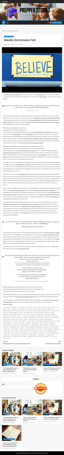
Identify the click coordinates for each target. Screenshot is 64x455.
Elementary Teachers (49, 312)
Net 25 (12, 317)
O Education (18, 317)
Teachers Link (6, 333)
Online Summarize (42, 317)
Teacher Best (22, 322)
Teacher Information (14, 326)
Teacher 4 (15, 322)
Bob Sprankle (17, 134)
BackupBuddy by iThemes (23, 164)
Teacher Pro (22, 327)
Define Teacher (51, 309)
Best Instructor (6, 309)
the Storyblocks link (23, 248)
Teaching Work (16, 336)
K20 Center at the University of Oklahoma (44, 190)
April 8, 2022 (39, 226)
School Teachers (9, 36)
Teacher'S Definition (7, 331)
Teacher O (46, 326)
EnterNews (37, 453)
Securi (27, 168)
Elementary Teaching (8, 314)
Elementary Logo (56, 310)
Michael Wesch (7, 204)
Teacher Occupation (54, 326)
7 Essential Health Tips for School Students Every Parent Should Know (10, 369)
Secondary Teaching (48, 321)
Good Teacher (40, 314)
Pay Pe (48, 317)
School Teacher (22, 321)
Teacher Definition (7, 324)
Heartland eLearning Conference (30, 204)
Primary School (15, 319)
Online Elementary (32, 317)
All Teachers (54, 307)
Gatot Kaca (7, 44)
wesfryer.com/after (7, 304)
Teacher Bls (28, 322)
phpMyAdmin (37, 120)
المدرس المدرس (53, 336)
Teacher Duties (16, 324)
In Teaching (13, 315)
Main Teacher (47, 315)
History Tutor (6, 315)
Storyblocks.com (37, 268)
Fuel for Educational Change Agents (50, 118)
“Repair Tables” (53, 196)
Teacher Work (57, 329)
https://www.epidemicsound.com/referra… (35, 270)
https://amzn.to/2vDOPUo (38, 275)
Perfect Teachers (55, 317)
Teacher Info (6, 326)
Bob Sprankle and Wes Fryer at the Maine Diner (16, 148)
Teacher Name (32, 326)
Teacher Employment (25, 324)
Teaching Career (55, 333)
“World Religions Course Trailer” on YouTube (25, 281)
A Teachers (13, 307)
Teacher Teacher (15, 329)
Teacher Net (40, 326)
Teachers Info (43, 331)
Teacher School (46, 327)
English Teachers (17, 314)
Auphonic (5, 157)
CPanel (32, 120)
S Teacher (41, 319)
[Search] (48, 22)
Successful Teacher (7, 322)
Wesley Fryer (23, 130)
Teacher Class (52, 322)
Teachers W (47, 333)
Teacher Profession (30, 327)
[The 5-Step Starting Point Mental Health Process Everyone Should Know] (11, 433)
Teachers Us (41, 333)
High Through (52, 314)
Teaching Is (24, 334)
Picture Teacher (6, 319)
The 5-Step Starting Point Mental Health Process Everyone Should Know (10, 444)
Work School (38, 336)
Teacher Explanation (44, 324)
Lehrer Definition (39, 315)
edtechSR (37, 118)
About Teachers (29, 307)
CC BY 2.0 (15, 130)
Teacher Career (35, 322)
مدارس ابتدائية (6, 338)
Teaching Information (16, 334)
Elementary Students (29, 312)
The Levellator (42, 155)
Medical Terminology (9, 439)
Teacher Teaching (33, 329)
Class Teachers (22, 309)
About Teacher (20, 307)
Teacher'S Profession (18, 331)
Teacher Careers (44, 322)
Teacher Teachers (24, 329)
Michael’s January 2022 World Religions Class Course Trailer (42, 122)
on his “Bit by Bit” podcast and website (33, 143)
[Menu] (7, 23)
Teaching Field (6, 334)
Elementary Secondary (18, 312)
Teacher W (40, 329)
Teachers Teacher (24, 333)
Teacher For (52, 324)
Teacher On (6, 327)
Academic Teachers (46, 307)
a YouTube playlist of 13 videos (51, 232)
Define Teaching (7, 310)
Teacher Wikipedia (48, 329)
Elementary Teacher (39, 312)
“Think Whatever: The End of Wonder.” (31, 206)
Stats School (57, 321)
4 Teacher (8, 307)
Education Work (20, 310)
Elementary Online (7, 312)
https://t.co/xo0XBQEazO (41, 223)
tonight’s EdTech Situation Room (12, 94)
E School (14, 310)
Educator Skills (37, 310)
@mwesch (14, 204)
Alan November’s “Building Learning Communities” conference (41, 138)
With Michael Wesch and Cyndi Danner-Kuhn (15, 289)
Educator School (28, 310)
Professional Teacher (33, 319)
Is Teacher (19, 315)
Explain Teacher (26, 314)
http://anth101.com (39, 276)
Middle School (6, 317)
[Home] (4, 22)
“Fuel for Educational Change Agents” (26, 150)
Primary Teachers (23, 319)
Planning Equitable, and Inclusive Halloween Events (16, 342)
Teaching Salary (41, 334)
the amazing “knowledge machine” (24, 296)
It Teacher (25, 315)
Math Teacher (54, 315)
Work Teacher (45, 336)
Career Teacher (14, 309)
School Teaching (39, 321)
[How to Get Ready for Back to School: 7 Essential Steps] (52, 359)
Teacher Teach (6, 329)
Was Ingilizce (31, 336)
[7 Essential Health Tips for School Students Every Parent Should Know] (11, 359)
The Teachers (24, 336)
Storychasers (43, 96)
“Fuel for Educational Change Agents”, (49, 194)
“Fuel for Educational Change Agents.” (42, 132)
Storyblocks (42, 94)
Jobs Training (31, 315)
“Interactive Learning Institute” (17, 190)
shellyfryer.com (24, 174)
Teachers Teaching (33, 333)
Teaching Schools (50, 334)
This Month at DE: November (53, 342)
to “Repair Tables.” (50, 180)
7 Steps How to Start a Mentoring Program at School (30, 369)
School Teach (15, 321)
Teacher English (35, 324)
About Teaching (37, 307)
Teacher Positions (14, 327)
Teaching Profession (32, 334)
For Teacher (33, 314)
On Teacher (24, 317)
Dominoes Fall (7, 130)
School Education (49, 319)
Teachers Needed (15, 333)
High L (46, 314)
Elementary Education (46, 310)
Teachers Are (27, 331)
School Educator (7, 321)
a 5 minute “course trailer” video (50, 234)
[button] (7, 23)
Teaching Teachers (7, 336)
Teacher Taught (54, 327)
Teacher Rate (38, 327)
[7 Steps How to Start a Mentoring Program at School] (32, 359)
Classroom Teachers (41, 309)
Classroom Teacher (31, 309)
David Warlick (30, 134)
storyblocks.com (30, 110)
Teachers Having (35, 331)
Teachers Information (52, 331)
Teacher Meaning (24, 326)
